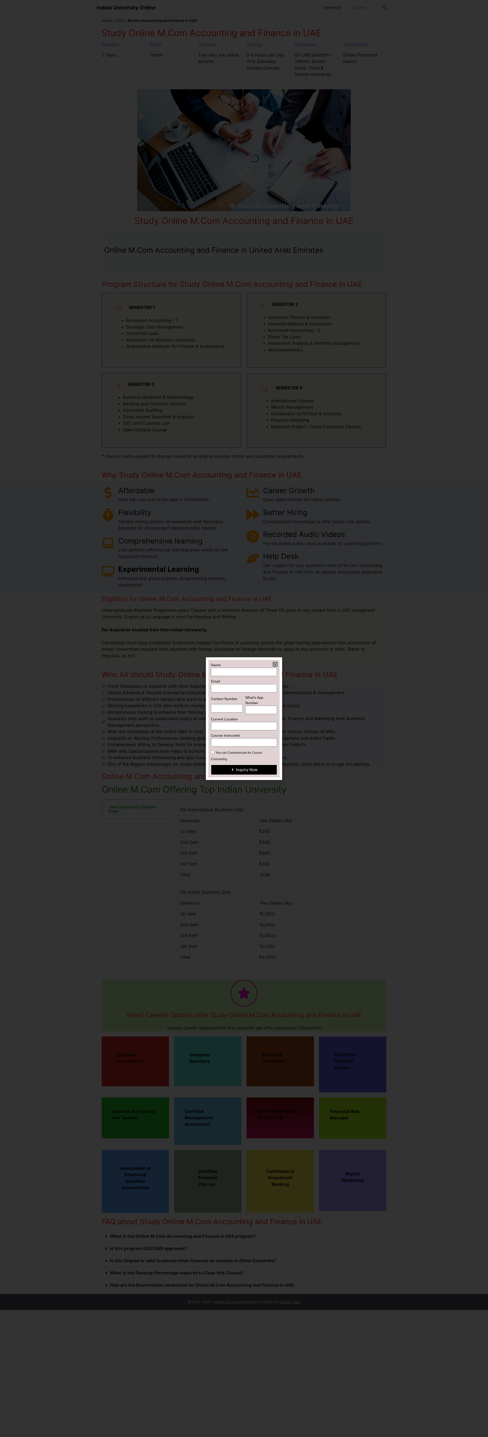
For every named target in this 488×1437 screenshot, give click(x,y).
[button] (275, 664)
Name (216, 665)
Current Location (224, 719)
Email (215, 681)
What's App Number (254, 700)
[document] (244, 718)
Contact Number (224, 699)
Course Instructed (225, 735)
